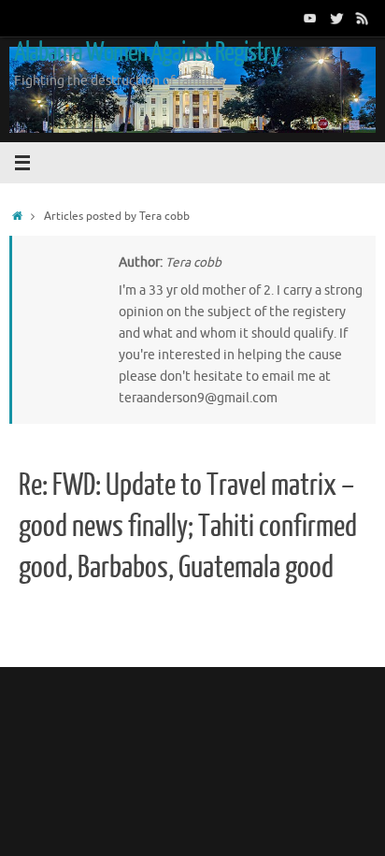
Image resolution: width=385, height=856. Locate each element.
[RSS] (362, 18)
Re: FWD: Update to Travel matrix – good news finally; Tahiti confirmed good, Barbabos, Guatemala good (188, 527)
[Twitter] (336, 18)
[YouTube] (310, 18)
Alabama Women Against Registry (147, 52)
